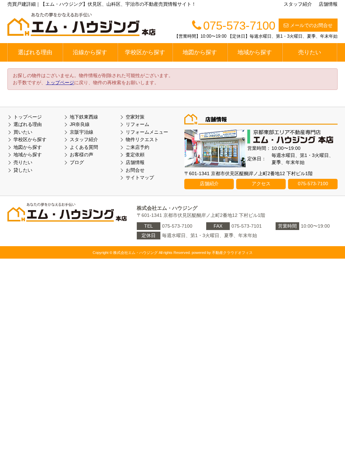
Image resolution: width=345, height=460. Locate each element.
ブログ (77, 162)
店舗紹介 (209, 183)
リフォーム (137, 124)
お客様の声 (81, 154)
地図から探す (200, 52)
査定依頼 (135, 154)
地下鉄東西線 (84, 117)
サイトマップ (140, 177)
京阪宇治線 (81, 132)
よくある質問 (84, 147)
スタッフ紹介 (298, 4)
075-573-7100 (313, 183)
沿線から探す (90, 52)
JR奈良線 (80, 124)
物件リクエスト (142, 139)
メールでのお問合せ (311, 25)
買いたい (22, 132)
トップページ (60, 82)
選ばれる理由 (35, 52)
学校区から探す (145, 52)
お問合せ (135, 170)
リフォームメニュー (147, 132)
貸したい (22, 170)
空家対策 (135, 117)
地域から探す (255, 52)
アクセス (261, 183)
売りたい (309, 52)
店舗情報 (328, 4)
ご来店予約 (137, 147)
